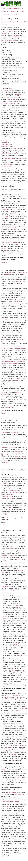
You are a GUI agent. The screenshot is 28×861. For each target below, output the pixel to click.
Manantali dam (5, 498)
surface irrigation (8, 305)
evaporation (10, 99)
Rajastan (9, 455)
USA (5, 566)
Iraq (8, 672)
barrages (6, 209)
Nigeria (24, 456)
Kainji (16, 456)
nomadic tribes (15, 432)
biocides (18, 392)
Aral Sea (6, 250)
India (2, 209)
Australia (14, 670)
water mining (21, 162)
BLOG (22, 11)
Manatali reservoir (8, 496)
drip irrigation (5, 303)
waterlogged (23, 272)
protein (14, 229)
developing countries (7, 798)
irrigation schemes (10, 158)
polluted (17, 710)
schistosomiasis (21, 348)
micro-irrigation (8, 747)
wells (24, 317)
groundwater (17, 281)
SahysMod (14, 590)
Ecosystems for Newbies (8, 11)
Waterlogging (5, 141)
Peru (6, 651)
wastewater (19, 751)
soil (10, 31)
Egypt (2, 242)
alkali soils (22, 701)
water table (17, 101)
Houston (20, 570)
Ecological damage (6, 144)
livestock (3, 483)
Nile (17, 244)
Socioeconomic (5, 146)
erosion (18, 749)
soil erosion (16, 492)
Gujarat (3, 455)
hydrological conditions (8, 40)
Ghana (12, 239)
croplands (10, 736)
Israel (13, 668)
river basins (16, 35)
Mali (12, 498)
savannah (20, 502)
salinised (6, 274)
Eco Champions (5, 14)
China (22, 670)
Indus (23, 215)
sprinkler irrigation (15, 301)
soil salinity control (19, 361)
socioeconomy (19, 725)
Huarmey (11, 272)
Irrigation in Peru (22, 655)
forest (9, 507)
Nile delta (10, 635)
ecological (16, 152)
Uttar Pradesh (10, 548)
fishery (13, 760)
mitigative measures (7, 586)
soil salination (5, 150)
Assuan (15, 644)
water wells (21, 158)
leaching (15, 695)
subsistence (11, 489)
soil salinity (4, 341)
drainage (3, 363)
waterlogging (18, 148)
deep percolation (16, 290)
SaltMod (5, 590)
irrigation (3, 33)
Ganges (20, 207)
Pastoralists (4, 432)
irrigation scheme (17, 37)
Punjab (5, 618)
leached (19, 339)
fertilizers (3, 394)
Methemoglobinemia (16, 380)
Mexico (7, 646)
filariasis (19, 347)
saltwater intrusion (6, 166)
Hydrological (18, 94)
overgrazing (10, 490)
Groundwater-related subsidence (10, 563)
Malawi (17, 801)
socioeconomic (5, 154)
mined (14, 539)
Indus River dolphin (13, 226)
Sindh (16, 616)
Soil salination (5, 142)
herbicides (10, 697)
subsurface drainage (9, 685)
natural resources (7, 494)
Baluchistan (5, 447)
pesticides (19, 697)
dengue (11, 348)
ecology (10, 725)
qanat (18, 559)
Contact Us (16, 14)
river (17, 98)
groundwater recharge (7, 103)
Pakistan (8, 217)
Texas (2, 572)
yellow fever (4, 348)
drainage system (14, 363)
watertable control (7, 361)
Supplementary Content (14, 8)
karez (23, 559)
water (16, 31)
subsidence (9, 164)
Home (3, 8)
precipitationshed (12, 122)
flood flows (13, 754)
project (19, 777)
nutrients (3, 697)
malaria (14, 347)
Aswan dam (10, 242)
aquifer (5, 539)
